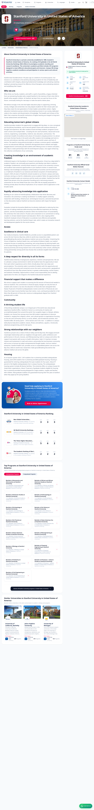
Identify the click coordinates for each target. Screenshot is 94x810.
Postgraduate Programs (29, 474)
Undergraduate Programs (12, 474)
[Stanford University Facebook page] (72, 173)
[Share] (63, 38)
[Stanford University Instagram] (80, 173)
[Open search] (83, 2)
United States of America (22, 47)
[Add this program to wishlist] (59, 38)
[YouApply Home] (6, 2)
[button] (91, 2)
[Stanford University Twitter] (84, 173)
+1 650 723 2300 (75, 189)
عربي (79, 2)
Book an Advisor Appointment (38, 403)
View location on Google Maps (78, 138)
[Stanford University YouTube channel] (76, 173)
